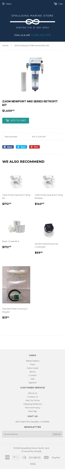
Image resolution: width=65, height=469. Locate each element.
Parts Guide (32, 368)
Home (5, 45)
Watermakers (32, 361)
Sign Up (57, 434)
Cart (60, 4)
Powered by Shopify (31, 451)
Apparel (32, 382)
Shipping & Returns (32, 404)
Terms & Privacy (32, 407)
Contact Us (32, 396)
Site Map (32, 411)
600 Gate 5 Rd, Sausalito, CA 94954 (32, 421)
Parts (32, 364)
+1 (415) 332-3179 (41, 35)
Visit (32, 379)
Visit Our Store (32, 400)
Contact (33, 375)
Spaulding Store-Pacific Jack (35, 448)
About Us (32, 393)
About (32, 371)
